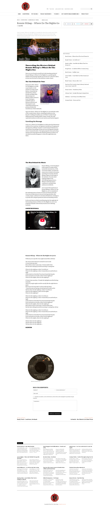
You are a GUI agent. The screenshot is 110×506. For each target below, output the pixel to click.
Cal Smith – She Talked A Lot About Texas (82, 419)
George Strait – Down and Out (72, 100)
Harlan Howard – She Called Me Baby (25, 446)
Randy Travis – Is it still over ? (72, 60)
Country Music (24, 19)
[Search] (91, 9)
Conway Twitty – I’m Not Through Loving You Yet (81, 457)
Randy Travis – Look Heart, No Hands (27, 419)
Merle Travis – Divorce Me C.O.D (73, 81)
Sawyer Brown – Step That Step (76, 478)
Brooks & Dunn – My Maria (49, 457)
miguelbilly (20, 25)
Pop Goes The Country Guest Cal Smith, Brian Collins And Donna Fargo (53, 468)
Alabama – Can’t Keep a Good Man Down (75, 96)
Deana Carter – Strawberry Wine (73, 89)
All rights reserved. (62, 504)
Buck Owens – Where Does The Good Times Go (77, 56)
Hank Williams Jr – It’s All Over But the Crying (28, 467)
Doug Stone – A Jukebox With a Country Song (76, 68)
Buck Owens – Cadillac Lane (72, 72)
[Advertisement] (42, 149)
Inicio (18, 19)
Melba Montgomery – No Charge (51, 478)
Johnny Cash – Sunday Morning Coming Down (77, 93)
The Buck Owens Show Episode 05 (77, 467)
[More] (91, 24)
